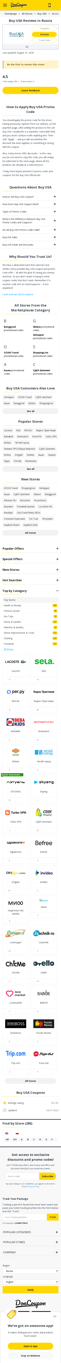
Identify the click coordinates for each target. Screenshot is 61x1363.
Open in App (30, 1346)
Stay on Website (30, 1355)
